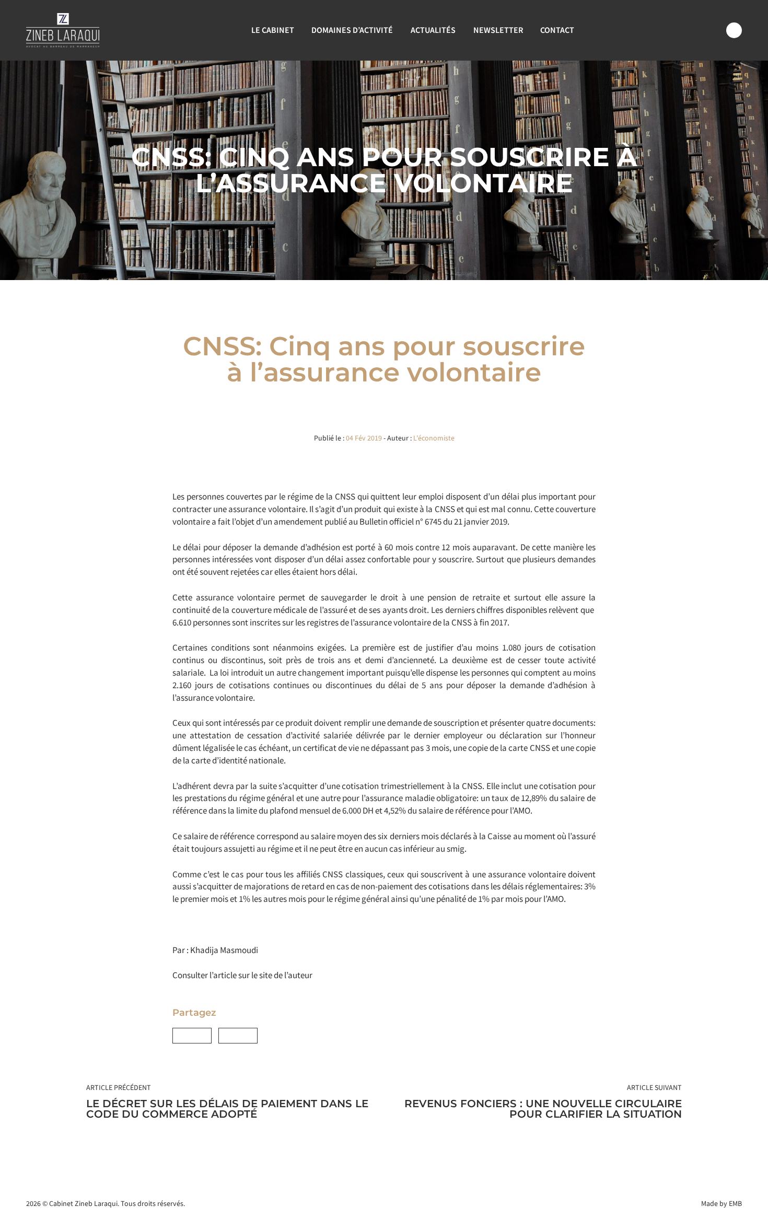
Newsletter (498, 30)
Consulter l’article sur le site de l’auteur (242, 975)
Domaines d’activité (352, 30)
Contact (557, 30)
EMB (735, 1203)
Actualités (433, 30)
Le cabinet (272, 30)
